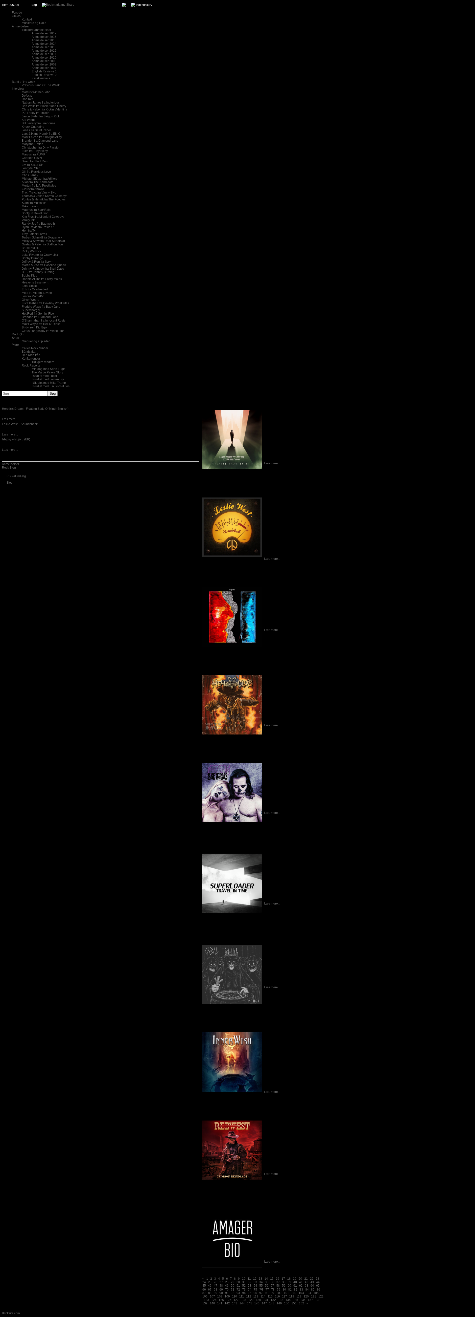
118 (291, 1296)
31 (244, 1282)
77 (267, 1289)
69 (221, 1289)
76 (261, 1289)
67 (210, 1289)
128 (243, 1300)
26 (215, 1282)
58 (278, 1285)
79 (278, 1289)
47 (215, 1285)
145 (249, 1303)
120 (306, 1296)
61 (295, 1285)
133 (280, 1300)
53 (249, 1285)
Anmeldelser (10, 464)
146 (257, 1303)
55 (261, 1285)
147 (264, 1303)
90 (221, 1293)
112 (248, 1296)
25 (210, 1282)
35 (266, 1282)
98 (266, 1293)
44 (318, 1282)
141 (219, 1303)
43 (312, 1282)
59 (283, 1285)
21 (306, 1278)
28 (227, 1282)
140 (212, 1303)
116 (277, 1296)
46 (210, 1285)
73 (244, 1289)
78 (273, 1289)
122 (321, 1296)
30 (238, 1282)
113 (255, 1296)
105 (316, 1293)
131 (265, 1300)
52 (244, 1285)
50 (232, 1285)
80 (284, 1289)
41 (301, 1282)
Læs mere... (10, 419)
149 (279, 1303)
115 (270, 1296)
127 (236, 1300)
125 (221, 1300)
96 (255, 1293)
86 (318, 1289)
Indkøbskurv (144, 5)
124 (213, 1300)
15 (272, 1278)
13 (260, 1278)
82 (295, 1289)
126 (228, 1300)
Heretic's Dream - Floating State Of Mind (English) (35, 408)
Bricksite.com (11, 1313)
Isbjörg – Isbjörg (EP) (16, 439)
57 (272, 1285)
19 (294, 1278)
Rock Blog (9, 467)
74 (249, 1289)
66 (204, 1289)
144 (242, 1303)
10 (243, 1278)
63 (306, 1285)
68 (215, 1289)
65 (318, 1285)
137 (310, 1300)
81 (290, 1289)
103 (301, 1293)
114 (263, 1296)
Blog (34, 5)
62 (301, 1285)
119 (298, 1296)
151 (294, 1303)
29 (232, 1282)
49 (227, 1285)
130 (258, 1300)
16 (277, 1278)
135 (295, 1300)
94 (244, 1293)
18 (289, 1278)
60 (289, 1285)
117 (284, 1296)
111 (241, 1296)
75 (255, 1289)
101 (286, 1293)
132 (273, 1300)
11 (249, 1278)
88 (210, 1293)
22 (311, 1278)
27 (221, 1282)
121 (313, 1296)
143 (234, 1303)
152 (301, 1303)
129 (251, 1300)
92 (232, 1293)
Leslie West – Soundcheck (20, 424)
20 (300, 1278)
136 (303, 1300)
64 (312, 1285)
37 (278, 1282)
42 (306, 1282)
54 (255, 1285)
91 (227, 1293)
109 (227, 1296)
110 (234, 1296)
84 (307, 1289)
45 (204, 1285)
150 (286, 1303)
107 (212, 1296)
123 (206, 1300)
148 (271, 1303)
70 (227, 1289)
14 (266, 1278)
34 (261, 1282)
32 (249, 1282)
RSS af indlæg (16, 476)
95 (249, 1293)
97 (261, 1293)
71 (232, 1289)
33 (255, 1282)
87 (204, 1293)
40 (295, 1282)
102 (293, 1293)
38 (283, 1282)
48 (221, 1285)
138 (317, 1300)
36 (272, 1282)
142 (227, 1303)
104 (308, 1293)
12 (255, 1278)
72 (238, 1289)
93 (238, 1293)
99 (272, 1293)
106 (205, 1296)
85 (312, 1289)
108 (219, 1296)
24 (204, 1282)
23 (317, 1278)
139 (205, 1303)
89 (215, 1293)
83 (301, 1289)
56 (266, 1285)
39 (289, 1282)
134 (288, 1300)
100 (279, 1293)
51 (238, 1285)
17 (283, 1278)
